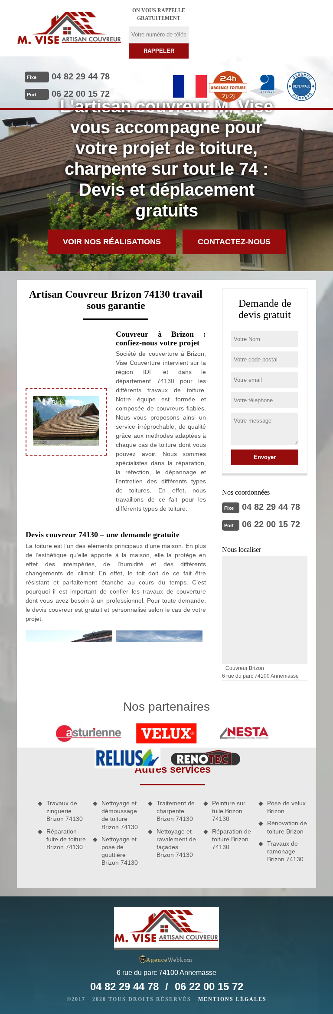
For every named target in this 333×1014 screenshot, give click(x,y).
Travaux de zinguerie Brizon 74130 (64, 811)
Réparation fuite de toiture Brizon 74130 (66, 839)
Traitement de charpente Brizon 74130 (176, 811)
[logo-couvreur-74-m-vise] (69, 28)
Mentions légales (232, 999)
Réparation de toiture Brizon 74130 (231, 839)
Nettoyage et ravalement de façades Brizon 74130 (176, 843)
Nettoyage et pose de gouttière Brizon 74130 (119, 851)
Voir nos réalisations (112, 241)
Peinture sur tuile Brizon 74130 (228, 811)
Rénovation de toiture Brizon (287, 827)
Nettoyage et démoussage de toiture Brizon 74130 (119, 815)
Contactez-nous (234, 241)
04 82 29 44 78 (81, 76)
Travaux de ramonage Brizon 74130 (285, 851)
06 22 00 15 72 (81, 93)
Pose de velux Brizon (286, 807)
